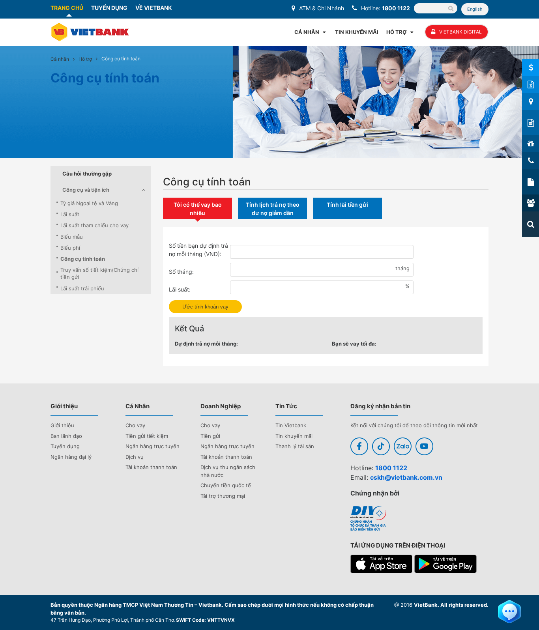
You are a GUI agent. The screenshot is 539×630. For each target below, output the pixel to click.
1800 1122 (396, 8)
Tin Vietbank (290, 425)
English (475, 9)
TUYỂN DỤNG (109, 7)
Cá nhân (60, 59)
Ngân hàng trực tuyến (152, 446)
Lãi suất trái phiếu (82, 288)
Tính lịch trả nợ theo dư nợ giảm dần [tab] (272, 208)
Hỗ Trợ (396, 32)
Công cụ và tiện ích (85, 190)
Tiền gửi (210, 436)
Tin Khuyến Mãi (356, 32)
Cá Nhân (306, 32)
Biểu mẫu (71, 237)
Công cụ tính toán (82, 259)
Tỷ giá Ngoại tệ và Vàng (89, 203)
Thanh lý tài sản (294, 446)
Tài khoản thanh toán (151, 467)
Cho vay (135, 425)
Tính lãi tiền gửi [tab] (347, 204)
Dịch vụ (134, 457)
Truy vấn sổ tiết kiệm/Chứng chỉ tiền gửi (99, 273)
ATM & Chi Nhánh (321, 8)
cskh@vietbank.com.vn (406, 477)
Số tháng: (181, 271)
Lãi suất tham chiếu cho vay (94, 225)
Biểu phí (70, 248)
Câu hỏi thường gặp (87, 173)
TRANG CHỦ (67, 7)
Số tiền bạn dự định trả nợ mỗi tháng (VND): (198, 249)
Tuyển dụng (65, 446)
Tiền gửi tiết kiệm (146, 436)
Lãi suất (69, 214)
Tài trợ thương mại (222, 496)
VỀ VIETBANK (153, 7)
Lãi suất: (180, 289)
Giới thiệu (62, 425)
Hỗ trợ (85, 59)
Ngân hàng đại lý (71, 457)
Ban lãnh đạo (66, 436)
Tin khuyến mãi (294, 436)
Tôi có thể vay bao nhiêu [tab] (198, 208)
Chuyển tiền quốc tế (225, 485)
